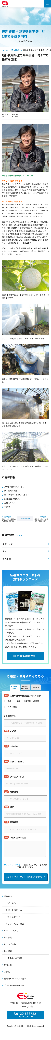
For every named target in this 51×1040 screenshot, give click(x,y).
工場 (9, 700)
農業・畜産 (15, 115)
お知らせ (8, 964)
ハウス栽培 (15, 116)
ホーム (5, 50)
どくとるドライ (13, 916)
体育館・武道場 (32, 700)
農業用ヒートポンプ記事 (15, 978)
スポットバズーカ (14, 910)
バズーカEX (11, 903)
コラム (7, 971)
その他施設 (12, 706)
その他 (35, 687)
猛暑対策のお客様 (14, 687)
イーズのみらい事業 (13, 957)
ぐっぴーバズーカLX (15, 923)
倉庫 (18, 700)
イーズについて (11, 930)
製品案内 (8, 896)
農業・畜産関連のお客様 (24, 687)
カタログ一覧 (10, 944)
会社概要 (8, 951)
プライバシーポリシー (13, 865)
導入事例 (15, 50)
